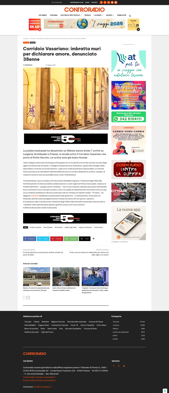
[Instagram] (105, 2)
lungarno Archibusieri (85, 227)
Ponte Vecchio (98, 227)
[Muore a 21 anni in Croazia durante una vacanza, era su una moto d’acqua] (36, 276)
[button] (130, 16)
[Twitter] (108, 2)
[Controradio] (84, 9)
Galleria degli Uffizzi (71, 227)
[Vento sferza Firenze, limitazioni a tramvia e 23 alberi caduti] (65, 276)
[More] (93, 238)
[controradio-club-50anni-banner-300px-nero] (128, 109)
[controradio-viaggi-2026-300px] (128, 78)
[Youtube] (112, 2)
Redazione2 (28, 65)
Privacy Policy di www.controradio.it (39, 380)
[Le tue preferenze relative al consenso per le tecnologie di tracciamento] (165, 391)
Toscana (26, 38)
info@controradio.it (42, 387)
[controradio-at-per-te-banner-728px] (66, 143)
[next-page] (28, 297)
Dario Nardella (48, 227)
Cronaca (32, 38)
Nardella (34, 196)
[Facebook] (101, 2)
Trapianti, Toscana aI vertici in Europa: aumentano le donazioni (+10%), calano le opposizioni (95, 290)
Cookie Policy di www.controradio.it (39, 377)
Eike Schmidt (58, 227)
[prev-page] (24, 297)
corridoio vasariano (35, 227)
